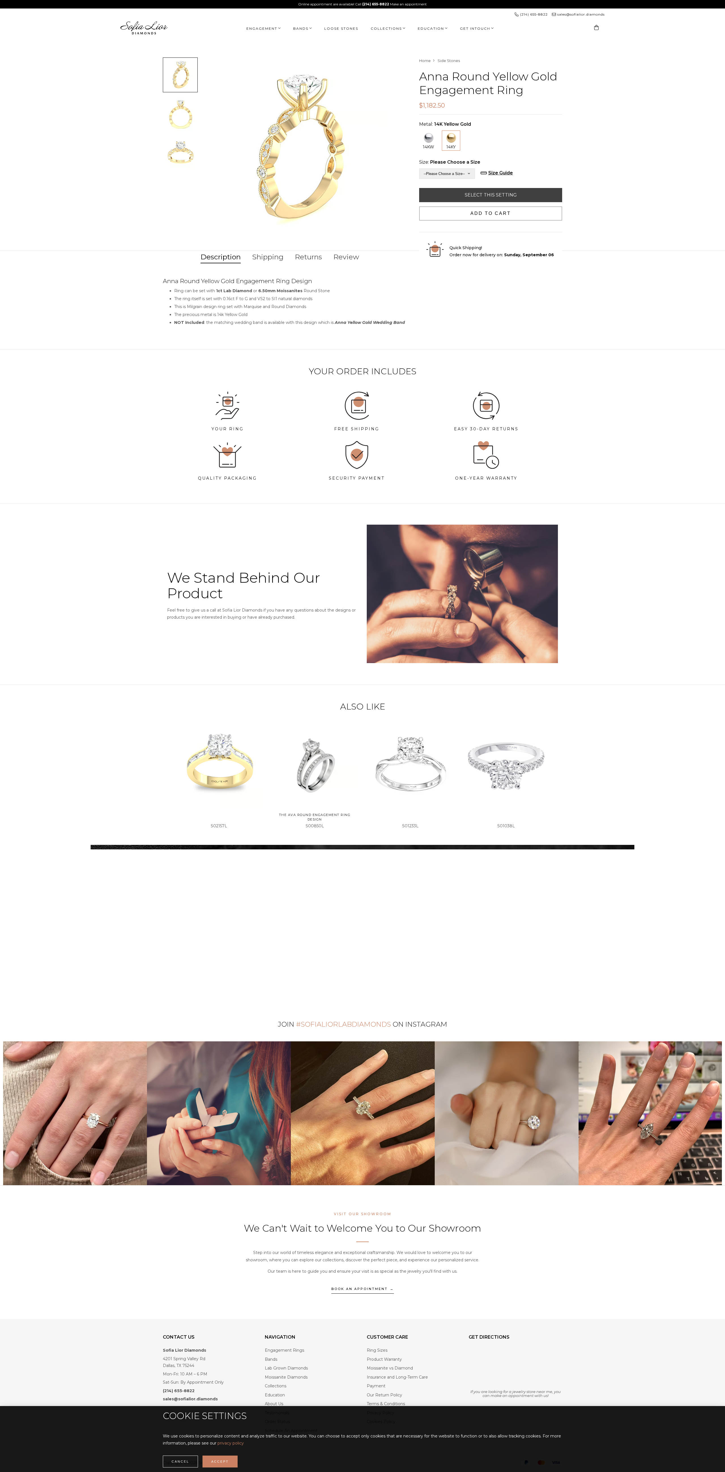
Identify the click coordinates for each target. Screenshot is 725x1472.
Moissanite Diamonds (286, 1377)
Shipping (267, 257)
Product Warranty (384, 1359)
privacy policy (231, 1443)
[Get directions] (515, 1367)
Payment (376, 1385)
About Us (274, 1403)
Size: (449, 162)
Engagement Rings (284, 1350)
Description (221, 257)
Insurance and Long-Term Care (397, 1377)
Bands (300, 28)
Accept (220, 1461)
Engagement (261, 28)
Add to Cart (490, 213)
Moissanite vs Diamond (390, 1368)
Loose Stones (341, 28)
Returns (308, 257)
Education (275, 1395)
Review (346, 257)
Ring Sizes (377, 1350)
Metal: (445, 124)
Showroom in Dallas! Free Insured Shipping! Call (344, 4)
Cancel (180, 1461)
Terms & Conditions (386, 1403)
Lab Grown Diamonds (286, 1368)
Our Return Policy (384, 1395)
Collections (386, 28)
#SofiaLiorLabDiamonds (343, 1024)
